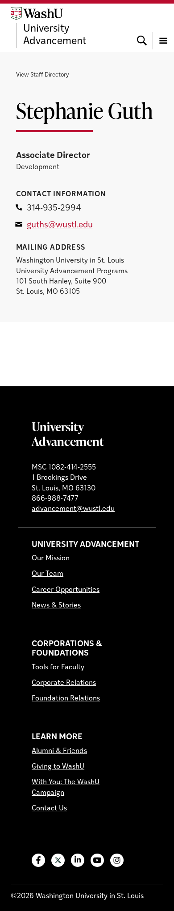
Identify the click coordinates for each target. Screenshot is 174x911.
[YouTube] (97, 860)
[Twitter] (58, 860)
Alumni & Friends (59, 751)
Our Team (47, 574)
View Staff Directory (42, 75)
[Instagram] (117, 860)
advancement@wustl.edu (73, 509)
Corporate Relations (64, 683)
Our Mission (51, 558)
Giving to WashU (58, 766)
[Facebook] (38, 860)
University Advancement (68, 433)
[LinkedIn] (77, 860)
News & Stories (56, 605)
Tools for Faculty (58, 667)
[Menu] (163, 28)
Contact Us (49, 808)
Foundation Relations (66, 698)
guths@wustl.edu (60, 225)
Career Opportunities (65, 590)
